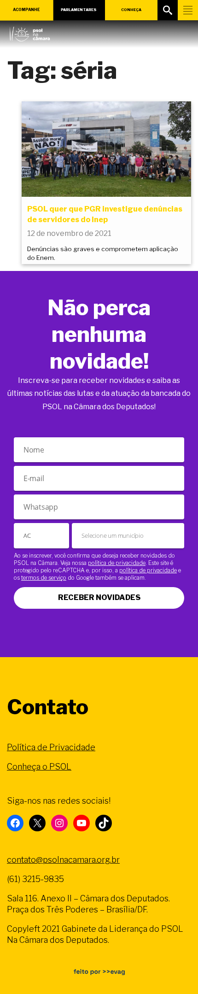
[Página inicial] (30, 31)
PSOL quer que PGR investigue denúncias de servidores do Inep (104, 214)
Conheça (131, 9)
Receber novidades (99, 597)
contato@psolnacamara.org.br (63, 860)
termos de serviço (43, 577)
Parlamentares (79, 9)
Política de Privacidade (51, 747)
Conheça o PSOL (39, 766)
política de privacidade (117, 562)
